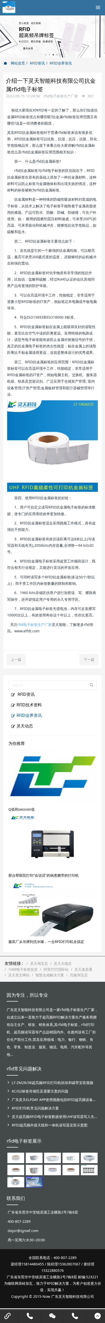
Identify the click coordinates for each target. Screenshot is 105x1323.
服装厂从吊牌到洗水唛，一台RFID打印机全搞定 (46, 941)
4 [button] (57, 54)
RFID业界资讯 (61, 63)
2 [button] (49, 54)
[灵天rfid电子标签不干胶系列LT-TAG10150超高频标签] (34, 1169)
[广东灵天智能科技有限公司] (9, 6)
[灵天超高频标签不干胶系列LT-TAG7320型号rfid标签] (34, 1157)
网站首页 (17, 63)
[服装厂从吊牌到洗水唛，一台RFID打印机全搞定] (52, 907)
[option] (52, 36)
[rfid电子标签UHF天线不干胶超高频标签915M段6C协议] (15, 1181)
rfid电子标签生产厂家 (34, 624)
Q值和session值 (21, 809)
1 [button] (45, 54)
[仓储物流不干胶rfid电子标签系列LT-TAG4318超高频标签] (52, 1169)
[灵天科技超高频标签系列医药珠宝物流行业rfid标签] (52, 1157)
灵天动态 (25, 726)
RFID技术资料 (29, 705)
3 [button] (53, 54)
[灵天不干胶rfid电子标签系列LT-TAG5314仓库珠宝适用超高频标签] (70, 1157)
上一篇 (16, 659)
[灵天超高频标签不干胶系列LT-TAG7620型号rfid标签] (15, 1157)
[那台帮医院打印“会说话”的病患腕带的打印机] (52, 841)
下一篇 (89, 659)
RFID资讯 (37, 63)
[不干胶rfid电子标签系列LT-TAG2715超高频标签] (70, 1169)
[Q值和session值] (52, 775)
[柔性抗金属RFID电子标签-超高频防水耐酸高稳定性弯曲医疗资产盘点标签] (34, 1181)
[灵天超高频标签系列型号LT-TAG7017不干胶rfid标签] (89, 1169)
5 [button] (60, 54)
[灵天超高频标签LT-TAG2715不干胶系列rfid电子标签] (15, 1169)
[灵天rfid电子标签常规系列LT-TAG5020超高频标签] (89, 1157)
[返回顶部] (97, 1316)
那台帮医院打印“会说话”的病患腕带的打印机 (43, 875)
